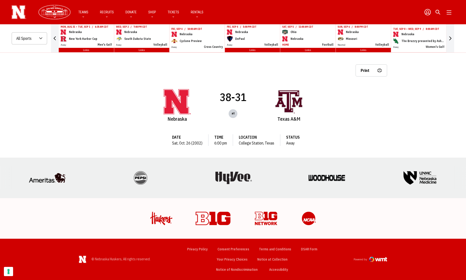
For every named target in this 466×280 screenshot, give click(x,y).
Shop (152, 12)
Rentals (197, 12)
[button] (55, 38)
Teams (83, 12)
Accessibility (278, 269)
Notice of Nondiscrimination (237, 269)
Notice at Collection (272, 259)
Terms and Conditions (275, 249)
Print (365, 70)
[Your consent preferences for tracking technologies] (8, 271)
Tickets (173, 12)
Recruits (107, 12)
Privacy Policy (197, 249)
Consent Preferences (233, 249)
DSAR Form (309, 249)
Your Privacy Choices (232, 259)
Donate (131, 12)
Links (86, 50)
